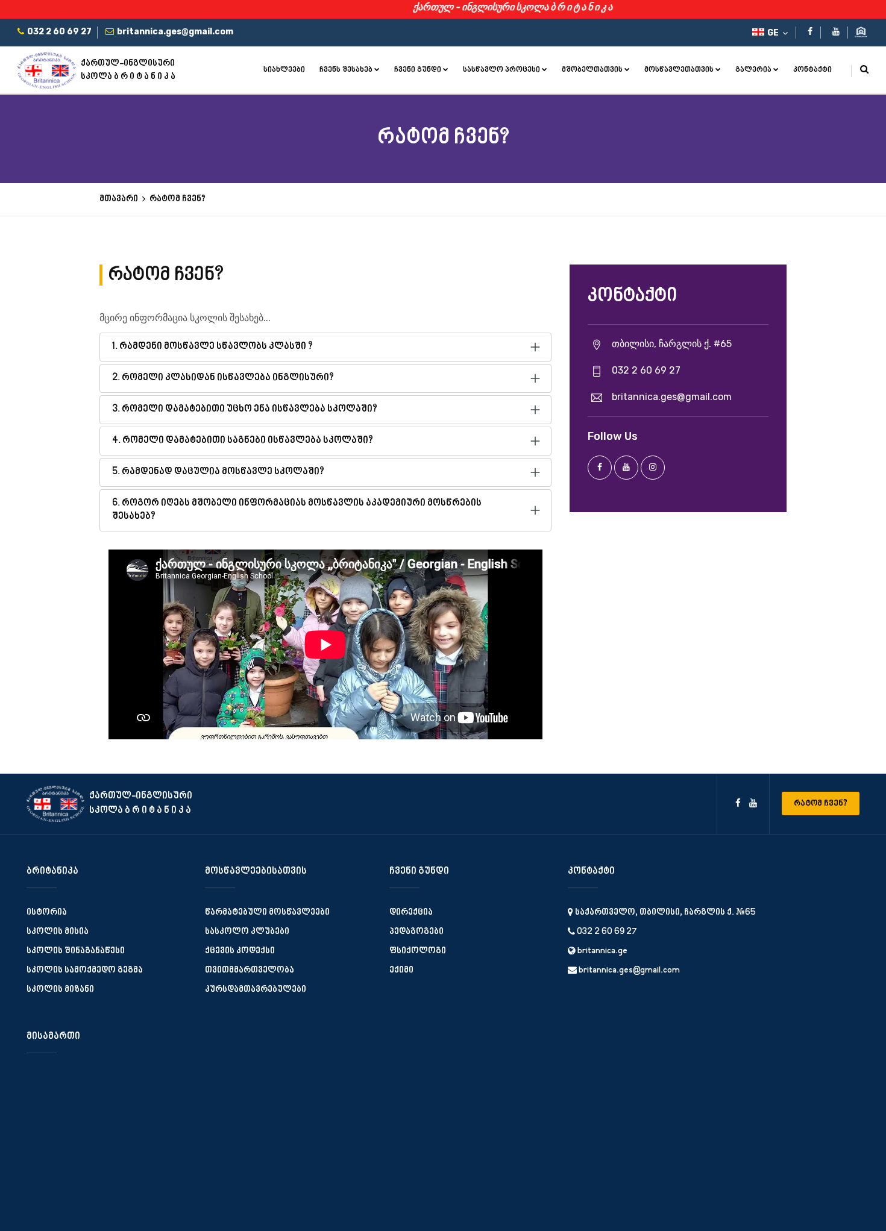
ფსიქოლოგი (417, 951)
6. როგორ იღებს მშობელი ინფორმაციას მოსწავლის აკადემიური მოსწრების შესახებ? (297, 510)
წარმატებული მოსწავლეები (267, 912)
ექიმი (401, 970)
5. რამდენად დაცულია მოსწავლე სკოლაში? (218, 472)
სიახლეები (284, 70)
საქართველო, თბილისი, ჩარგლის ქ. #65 (664, 912)
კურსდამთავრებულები (255, 989)
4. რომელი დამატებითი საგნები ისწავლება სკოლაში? (242, 440)
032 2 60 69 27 (606, 932)
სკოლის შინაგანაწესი (76, 951)
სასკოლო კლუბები (247, 932)
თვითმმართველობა (249, 970)
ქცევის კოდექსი (240, 951)
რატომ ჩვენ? (820, 803)
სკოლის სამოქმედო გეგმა (85, 970)
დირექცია (411, 912)
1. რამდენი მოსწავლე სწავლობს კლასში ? (212, 346)
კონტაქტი (812, 70)
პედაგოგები (416, 932)
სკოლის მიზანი (60, 989)
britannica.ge (601, 951)
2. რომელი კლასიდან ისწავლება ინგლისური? (223, 378)
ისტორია (47, 912)
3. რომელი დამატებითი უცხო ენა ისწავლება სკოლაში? (244, 409)
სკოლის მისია (58, 932)
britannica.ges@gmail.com (628, 970)
